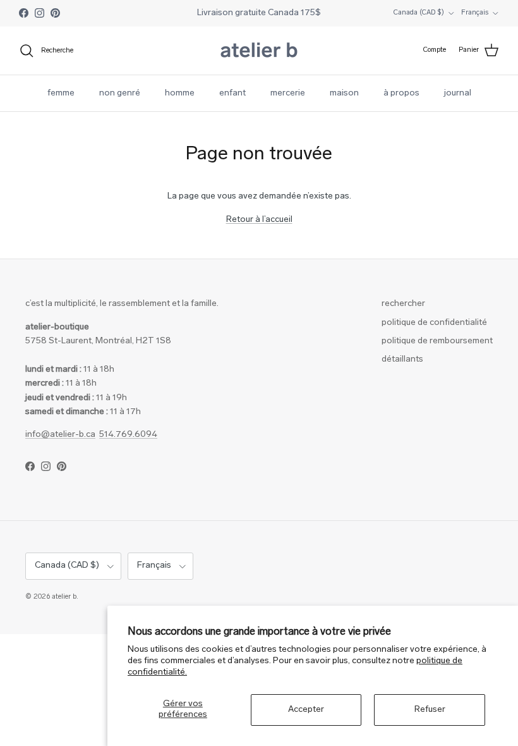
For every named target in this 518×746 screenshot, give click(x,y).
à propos (401, 93)
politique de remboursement (437, 341)
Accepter (306, 709)
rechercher (403, 304)
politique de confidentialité (434, 322)
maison (344, 93)
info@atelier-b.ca (60, 434)
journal (457, 93)
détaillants (402, 359)
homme (180, 93)
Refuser (429, 709)
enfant (232, 93)
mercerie (287, 93)
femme (61, 93)
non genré (119, 93)
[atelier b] (259, 50)
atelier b (64, 597)
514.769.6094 (128, 434)
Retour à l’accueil (259, 219)
